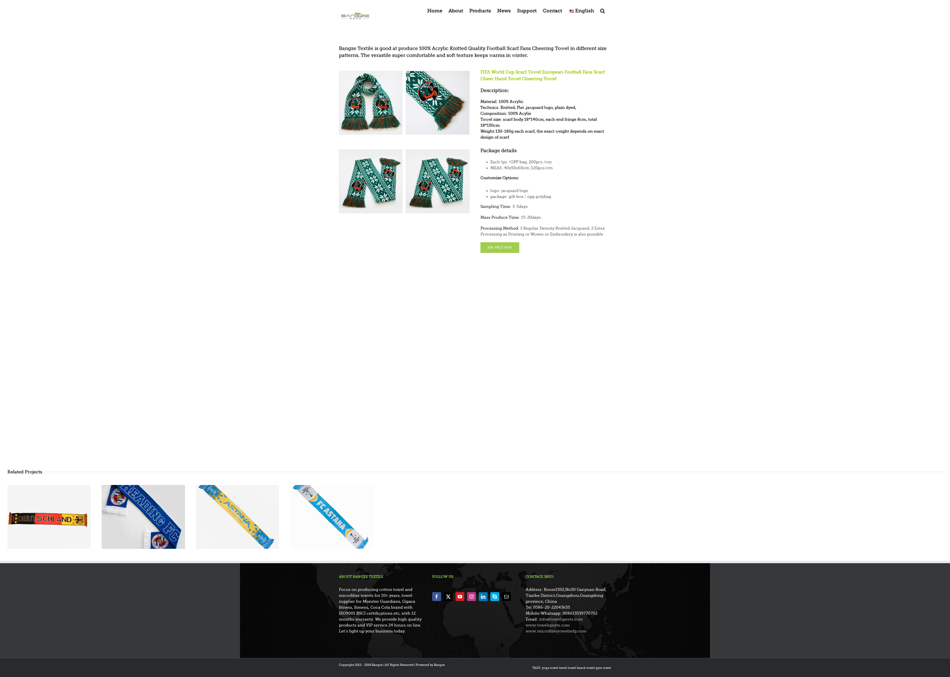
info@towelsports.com (561, 619)
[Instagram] (471, 596)
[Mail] (506, 596)
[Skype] (494, 596)
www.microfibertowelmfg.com (556, 631)
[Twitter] (448, 596)
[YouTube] (459, 596)
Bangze (439, 665)
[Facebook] (436, 596)
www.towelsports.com (548, 625)
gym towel (603, 668)
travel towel (567, 668)
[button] (602, 10)
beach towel (586, 668)
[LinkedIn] (483, 596)
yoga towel (550, 668)
